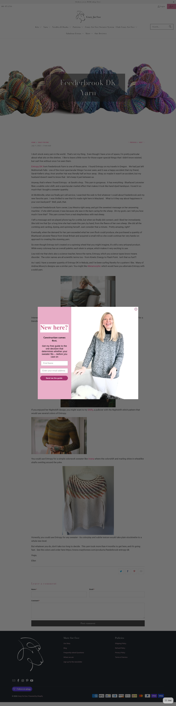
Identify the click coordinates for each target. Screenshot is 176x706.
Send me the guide (54, 378)
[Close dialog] (136, 309)
